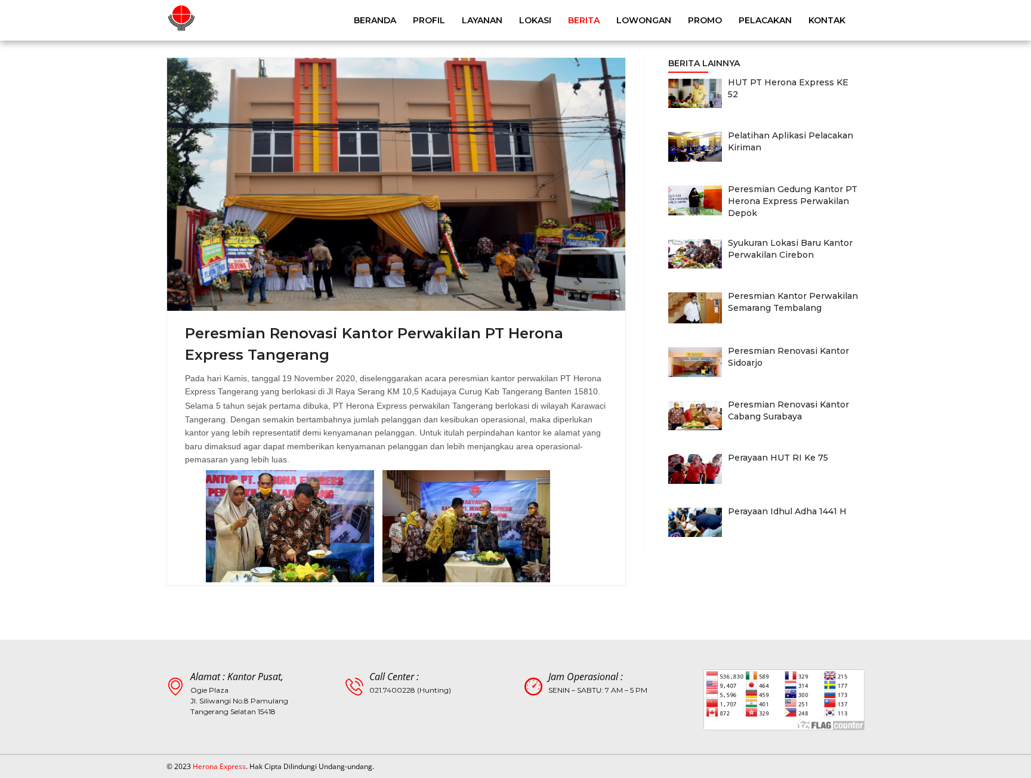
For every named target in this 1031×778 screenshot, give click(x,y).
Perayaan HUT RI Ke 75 (778, 457)
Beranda (375, 20)
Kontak (826, 20)
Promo (705, 20)
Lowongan (643, 20)
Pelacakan (765, 20)
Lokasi (535, 20)
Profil (429, 20)
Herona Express (219, 766)
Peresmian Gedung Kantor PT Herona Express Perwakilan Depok (792, 201)
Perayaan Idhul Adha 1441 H (787, 511)
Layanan (482, 20)
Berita (584, 20)
